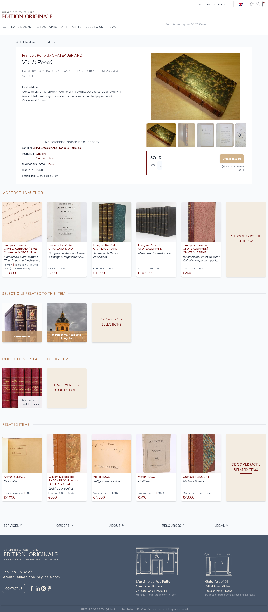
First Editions (47, 42)
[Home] (17, 42)
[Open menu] (4, 27)
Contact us (13, 588)
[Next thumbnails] (240, 135)
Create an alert (232, 158)
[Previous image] (151, 86)
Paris (51, 164)
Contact (221, 4)
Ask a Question (235, 166)
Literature (29, 42)
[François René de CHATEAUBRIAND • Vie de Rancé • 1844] (161, 135)
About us (204, 4)
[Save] (153, 165)
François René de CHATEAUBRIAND (52, 55)
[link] (246, 467)
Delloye (41, 153)
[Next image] (241, 86)
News (112, 27)
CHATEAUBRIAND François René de (57, 148)
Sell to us (94, 27)
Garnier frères (45, 158)
